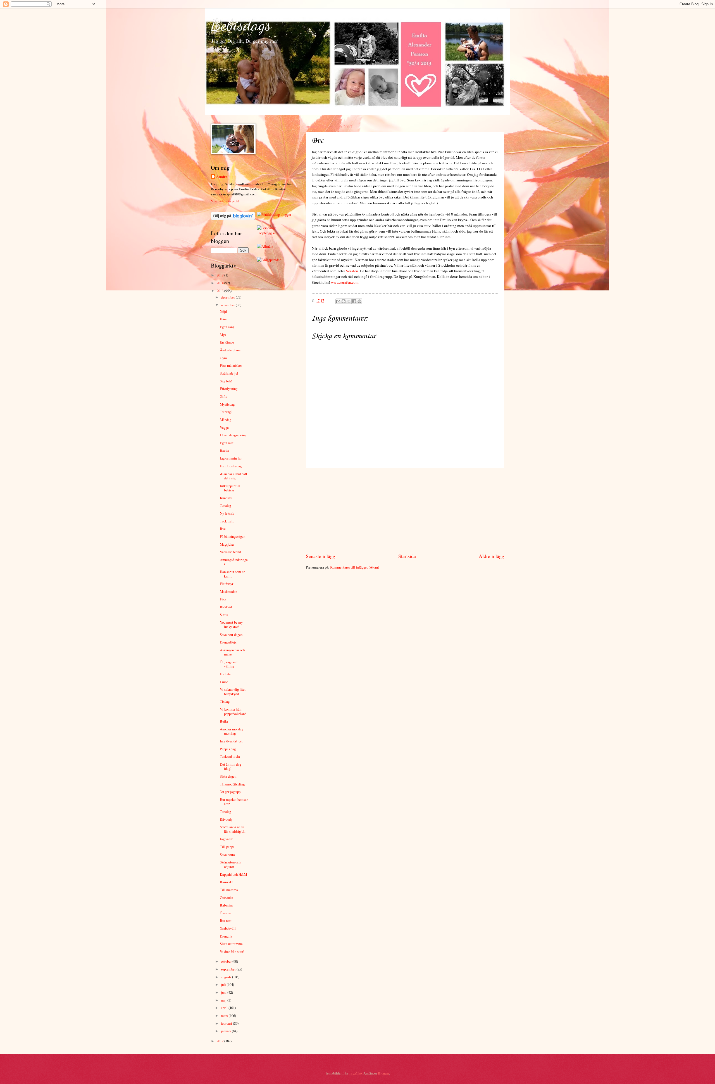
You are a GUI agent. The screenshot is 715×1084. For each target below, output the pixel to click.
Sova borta (227, 854)
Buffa (224, 721)
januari (226, 1030)
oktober (226, 961)
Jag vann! (226, 838)
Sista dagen (228, 776)
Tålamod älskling (232, 784)
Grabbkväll (228, 928)
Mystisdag (227, 404)
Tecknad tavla (230, 756)
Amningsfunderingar (234, 561)
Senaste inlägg (320, 556)
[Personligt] (266, 227)
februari (227, 1023)
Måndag (225, 419)
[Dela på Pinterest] (359, 301)
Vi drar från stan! (232, 951)
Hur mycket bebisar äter (234, 801)
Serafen (352, 270)
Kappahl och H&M (233, 874)
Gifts (223, 396)
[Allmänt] (265, 246)
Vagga (224, 427)
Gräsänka (226, 897)
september (229, 969)
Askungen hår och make (232, 652)
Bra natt (226, 920)
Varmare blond (230, 551)
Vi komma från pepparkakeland (233, 711)
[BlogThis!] (343, 301)
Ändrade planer (231, 349)
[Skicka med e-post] (338, 301)
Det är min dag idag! (230, 766)
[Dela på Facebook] (354, 301)
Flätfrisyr (226, 583)
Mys (223, 334)
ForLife (225, 673)
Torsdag (225, 505)
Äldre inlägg (491, 556)
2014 (220, 282)
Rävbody (226, 819)
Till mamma (229, 889)
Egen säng (227, 326)
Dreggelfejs (228, 642)
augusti (226, 976)
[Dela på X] (349, 301)
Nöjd (223, 311)
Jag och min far (231, 458)
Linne (224, 681)
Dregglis (226, 936)
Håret (224, 318)
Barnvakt (226, 881)
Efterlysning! (229, 388)
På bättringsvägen (232, 536)
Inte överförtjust (231, 741)
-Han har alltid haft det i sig (233, 476)
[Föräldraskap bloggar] (274, 214)
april (224, 1007)
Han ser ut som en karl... (232, 573)
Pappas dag (228, 748)
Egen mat (226, 442)
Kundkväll (227, 497)
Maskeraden (228, 591)
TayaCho (355, 1073)
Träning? (226, 411)
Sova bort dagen (231, 634)
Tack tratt (227, 521)
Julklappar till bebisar (230, 488)
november (228, 304)
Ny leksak (227, 513)
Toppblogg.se (266, 232)
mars (225, 1015)
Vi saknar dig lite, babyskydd (233, 691)
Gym (223, 357)
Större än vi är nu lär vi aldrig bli (233, 829)
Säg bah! (226, 381)
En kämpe (227, 342)
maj (224, 1000)
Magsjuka (227, 544)
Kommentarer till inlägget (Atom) (354, 567)
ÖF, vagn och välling (229, 664)
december (228, 297)
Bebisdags (241, 25)
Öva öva (226, 912)
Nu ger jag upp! (231, 791)
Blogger (383, 1073)
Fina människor (231, 365)
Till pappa (227, 846)
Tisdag (225, 701)
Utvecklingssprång (233, 434)
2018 (220, 275)
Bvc (223, 528)
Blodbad (226, 606)
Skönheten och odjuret (230, 864)
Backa (224, 450)
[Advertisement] (405, 510)
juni (224, 992)
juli (224, 984)
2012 (220, 1040)
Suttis (224, 614)
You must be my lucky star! (231, 624)
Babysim (226, 905)
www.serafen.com (345, 282)
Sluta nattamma (231, 943)
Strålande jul (229, 373)
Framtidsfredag (231, 465)
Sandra (221, 176)
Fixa (223, 599)
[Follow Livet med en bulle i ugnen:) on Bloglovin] (233, 218)
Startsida (407, 556)
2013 (220, 290)
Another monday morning (231, 731)
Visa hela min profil (225, 200)
